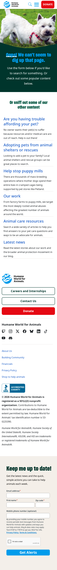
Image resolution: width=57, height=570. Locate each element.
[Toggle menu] (36, 4)
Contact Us (28, 301)
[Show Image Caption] (54, 36)
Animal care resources (24, 221)
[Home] (13, 279)
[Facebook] (24, 331)
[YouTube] (3, 338)
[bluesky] (31, 331)
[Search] (31, 4)
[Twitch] (3, 331)
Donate (48, 4)
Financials (7, 364)
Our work (12, 196)
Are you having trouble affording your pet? (24, 121)
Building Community (13, 357)
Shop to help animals (13, 377)
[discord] (10, 338)
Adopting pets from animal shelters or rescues (28, 147)
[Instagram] (10, 331)
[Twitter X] (17, 331)
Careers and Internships (28, 291)
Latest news (14, 242)
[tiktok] (45, 331)
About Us (7, 351)
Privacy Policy (9, 370)
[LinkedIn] (38, 331)
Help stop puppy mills (23, 171)
